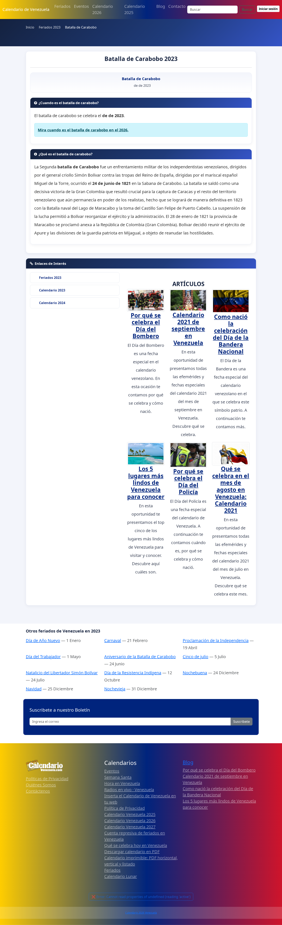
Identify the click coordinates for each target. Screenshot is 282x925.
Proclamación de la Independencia (216, 640)
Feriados (62, 6)
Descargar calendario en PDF (132, 851)
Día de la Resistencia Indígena (132, 672)
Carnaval (112, 640)
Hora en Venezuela (122, 783)
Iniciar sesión (268, 9)
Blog (160, 6)
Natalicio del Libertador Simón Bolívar (62, 672)
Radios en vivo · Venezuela (129, 789)
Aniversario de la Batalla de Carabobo (140, 656)
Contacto (177, 6)
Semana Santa (118, 777)
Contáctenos (38, 791)
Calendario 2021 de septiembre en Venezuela (188, 328)
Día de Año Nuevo (43, 640)
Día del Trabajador (43, 656)
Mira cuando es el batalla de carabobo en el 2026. (83, 129)
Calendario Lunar (120, 876)
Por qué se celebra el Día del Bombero (146, 325)
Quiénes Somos (41, 785)
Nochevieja (114, 689)
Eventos (81, 6)
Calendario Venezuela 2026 (129, 820)
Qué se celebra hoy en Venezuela (135, 845)
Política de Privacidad (124, 808)
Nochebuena (195, 672)
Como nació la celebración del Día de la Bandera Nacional (231, 334)
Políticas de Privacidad (47, 778)
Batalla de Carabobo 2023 (141, 59)
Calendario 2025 (134, 9)
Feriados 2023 (50, 277)
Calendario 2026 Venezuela (141, 912)
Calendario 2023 (52, 290)
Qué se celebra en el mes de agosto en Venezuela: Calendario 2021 (230, 489)
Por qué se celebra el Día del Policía (188, 481)
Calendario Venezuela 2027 (129, 827)
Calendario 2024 (52, 303)
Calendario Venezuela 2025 (129, 814)
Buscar (247, 9)
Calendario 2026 (102, 9)
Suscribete (241, 721)
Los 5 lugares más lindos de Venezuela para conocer (146, 482)
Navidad (33, 689)
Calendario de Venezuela (25, 9)
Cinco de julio (195, 656)
